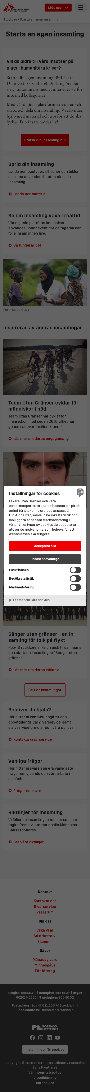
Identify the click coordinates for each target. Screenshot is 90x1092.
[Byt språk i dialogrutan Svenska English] (79, 492)
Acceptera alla (45, 546)
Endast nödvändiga (45, 559)
